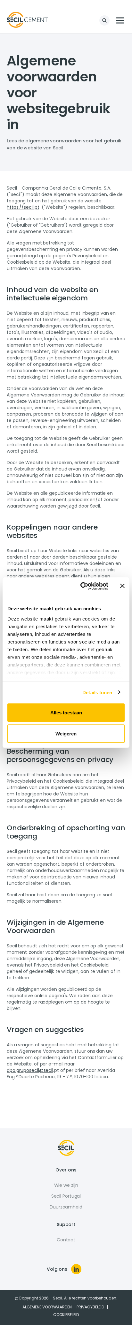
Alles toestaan (66, 712)
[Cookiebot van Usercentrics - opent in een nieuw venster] (81, 586)
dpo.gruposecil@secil (30, 1070)
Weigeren (66, 733)
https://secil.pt (23, 207)
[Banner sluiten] (122, 586)
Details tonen (97, 692)
